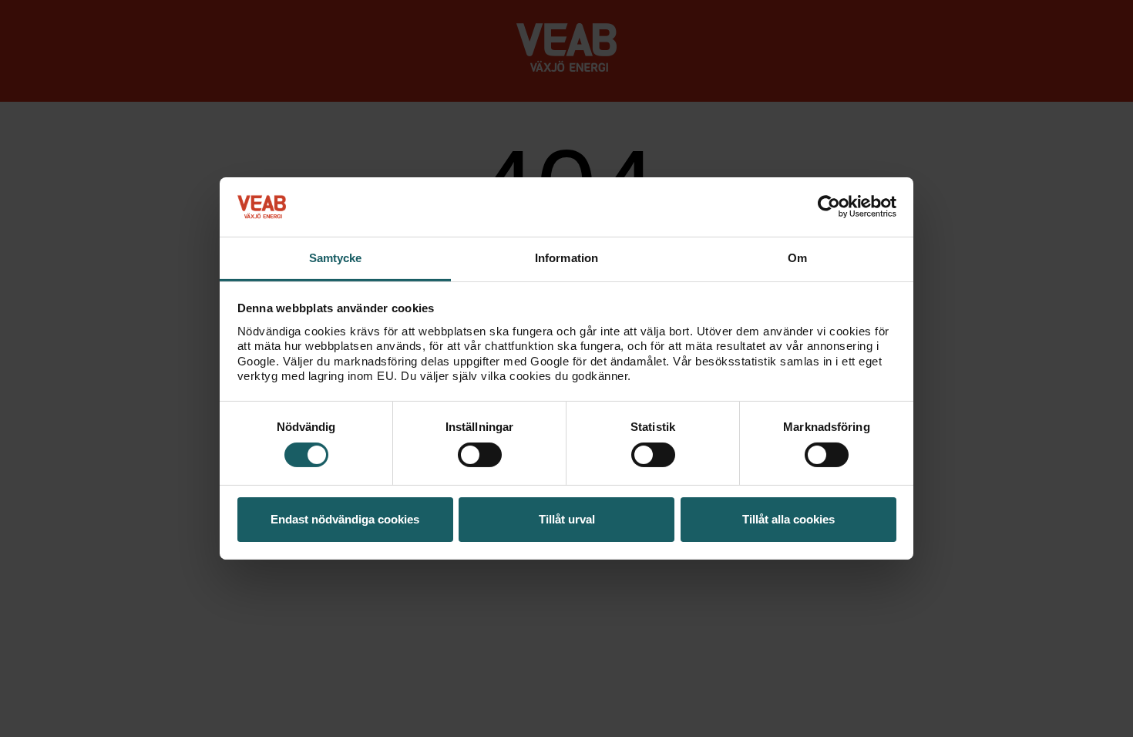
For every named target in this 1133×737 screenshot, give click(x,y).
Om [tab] (797, 257)
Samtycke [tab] (335, 257)
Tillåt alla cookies (788, 519)
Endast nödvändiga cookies (345, 519)
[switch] (480, 455)
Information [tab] (566, 257)
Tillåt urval (567, 519)
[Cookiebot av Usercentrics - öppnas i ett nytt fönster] (828, 206)
